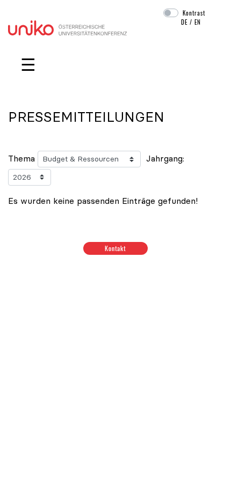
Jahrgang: (165, 158)
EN (197, 22)
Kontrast (194, 13)
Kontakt (116, 248)
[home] (67, 26)
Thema (21, 158)
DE (184, 22)
